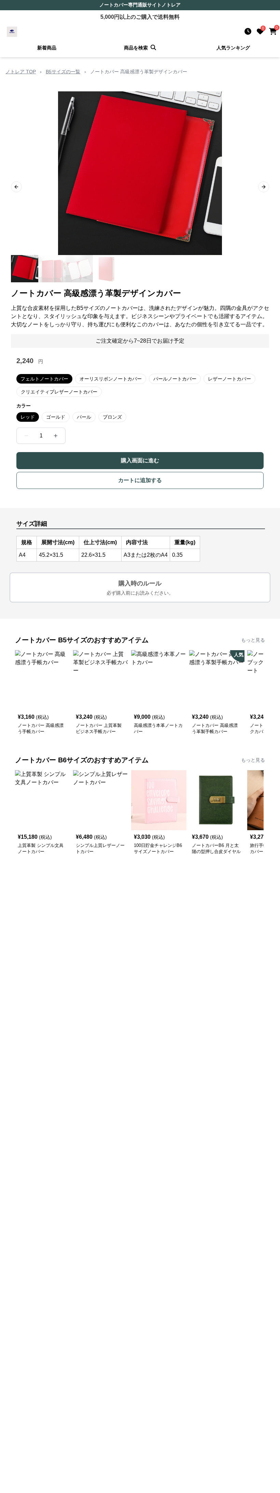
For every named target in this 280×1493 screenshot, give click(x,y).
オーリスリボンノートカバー (111, 379)
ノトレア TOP (20, 71)
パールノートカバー (174, 379)
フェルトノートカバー (44, 379)
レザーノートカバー (229, 379)
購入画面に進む (140, 460)
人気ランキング (233, 47)
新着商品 (46, 47)
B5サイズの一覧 (63, 71)
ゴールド (55, 417)
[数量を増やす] (55, 436)
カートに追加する (140, 480)
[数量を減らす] (26, 436)
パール (84, 417)
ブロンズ (112, 417)
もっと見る (253, 640)
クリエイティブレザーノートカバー (59, 391)
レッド (27, 417)
